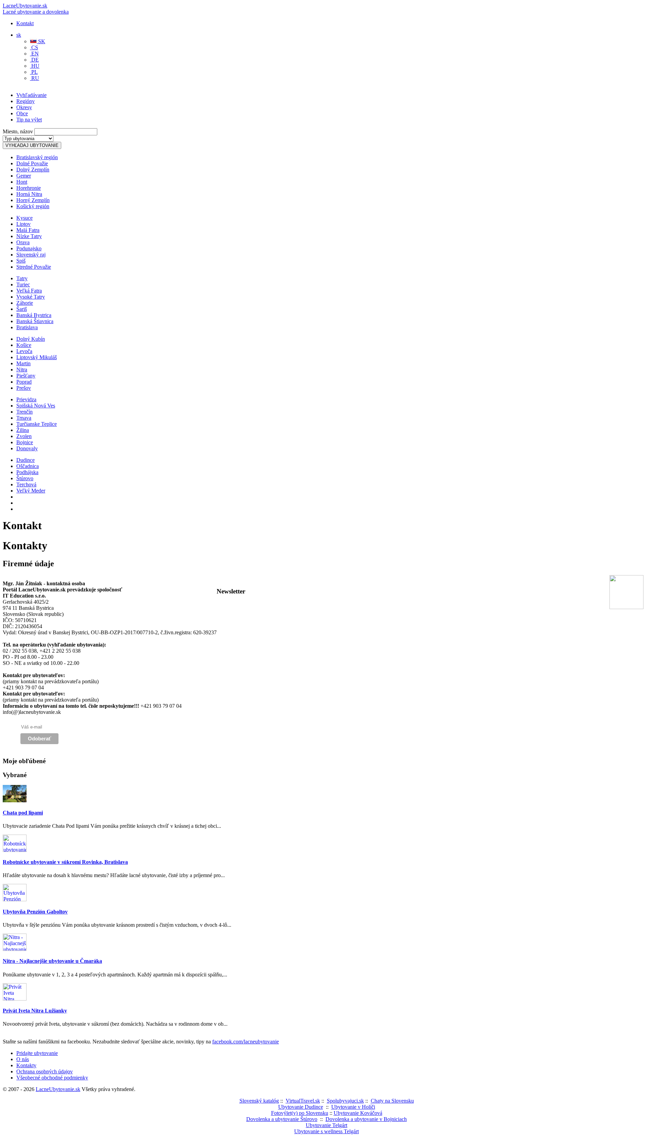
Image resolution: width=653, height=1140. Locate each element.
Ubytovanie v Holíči (353, 1107)
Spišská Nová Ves (35, 405)
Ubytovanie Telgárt (326, 1125)
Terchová (26, 484)
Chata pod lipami (23, 813)
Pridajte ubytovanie (37, 1053)
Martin (23, 363)
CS (34, 47)
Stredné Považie (33, 267)
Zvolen (24, 436)
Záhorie (24, 303)
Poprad (24, 382)
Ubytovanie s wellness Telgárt (326, 1131)
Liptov (23, 224)
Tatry (22, 278)
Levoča (24, 351)
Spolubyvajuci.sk (345, 1101)
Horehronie (28, 188)
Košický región (32, 206)
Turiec (23, 284)
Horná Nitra (29, 194)
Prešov (23, 388)
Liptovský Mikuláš (36, 357)
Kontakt (25, 23)
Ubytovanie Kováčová (358, 1113)
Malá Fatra (27, 230)
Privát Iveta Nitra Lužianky (35, 1010)
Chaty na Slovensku (392, 1101)
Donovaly (27, 448)
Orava (23, 242)
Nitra (21, 369)
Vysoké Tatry (30, 297)
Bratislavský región (37, 157)
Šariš (21, 309)
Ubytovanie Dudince (300, 1107)
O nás (22, 1059)
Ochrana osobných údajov (44, 1071)
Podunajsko (28, 248)
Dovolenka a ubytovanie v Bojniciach (366, 1119)
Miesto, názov (18, 131)
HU (34, 66)
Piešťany (25, 376)
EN (34, 53)
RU (34, 78)
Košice (23, 345)
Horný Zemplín (33, 200)
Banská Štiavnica (34, 321)
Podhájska (27, 472)
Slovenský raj (31, 254)
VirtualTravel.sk (303, 1101)
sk (18, 35)
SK (41, 41)
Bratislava (27, 327)
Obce (22, 113)
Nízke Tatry (29, 236)
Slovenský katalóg (259, 1101)
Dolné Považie (32, 163)
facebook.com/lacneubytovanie (245, 1041)
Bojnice (24, 442)
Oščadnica (27, 466)
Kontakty (26, 1065)
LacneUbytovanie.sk (36, 9)
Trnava (23, 418)
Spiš (21, 261)
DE (34, 60)
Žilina (22, 430)
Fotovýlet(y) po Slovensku (299, 1113)
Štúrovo (24, 478)
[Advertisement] (82, 100)
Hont (21, 182)
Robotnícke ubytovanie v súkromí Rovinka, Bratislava (65, 862)
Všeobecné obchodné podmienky (52, 1077)
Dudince (25, 460)
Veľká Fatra (29, 291)
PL (34, 72)
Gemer (23, 176)
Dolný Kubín (30, 339)
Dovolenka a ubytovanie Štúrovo (281, 1119)
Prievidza (26, 399)
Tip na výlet (29, 119)
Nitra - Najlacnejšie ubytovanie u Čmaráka (52, 961)
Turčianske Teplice (36, 424)
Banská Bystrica (33, 315)
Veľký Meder (30, 490)
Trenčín (24, 412)
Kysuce (24, 218)
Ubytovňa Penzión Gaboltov (35, 912)
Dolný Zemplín (32, 169)
